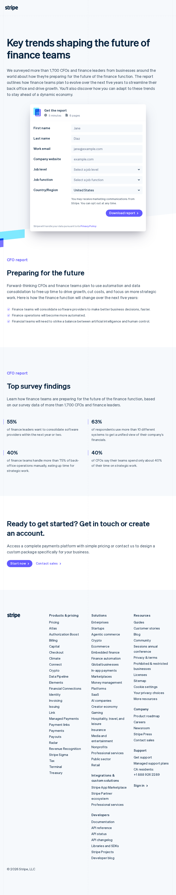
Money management (106, 682)
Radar (53, 742)
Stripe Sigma (58, 754)
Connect (55, 664)
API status (99, 834)
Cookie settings (146, 687)
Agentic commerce (105, 634)
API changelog (102, 840)
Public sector (101, 759)
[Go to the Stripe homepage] (12, 615)
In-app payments (104, 670)
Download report (122, 213)
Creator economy (104, 706)
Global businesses (105, 664)
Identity (55, 694)
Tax (52, 760)
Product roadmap (147, 716)
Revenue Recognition (65, 748)
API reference (101, 828)
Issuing (54, 706)
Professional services (107, 753)
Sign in (139, 785)
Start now (18, 563)
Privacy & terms (145, 657)
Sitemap (140, 681)
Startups (98, 628)
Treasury (56, 773)
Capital (54, 646)
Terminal (55, 767)
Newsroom (142, 728)
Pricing (54, 622)
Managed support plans (151, 763)
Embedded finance (105, 652)
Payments (56, 730)
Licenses (140, 674)
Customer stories (147, 628)
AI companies (101, 700)
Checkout (56, 652)
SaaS (95, 694)
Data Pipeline (59, 676)
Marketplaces (101, 676)
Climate (55, 658)
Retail (95, 765)
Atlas (53, 628)
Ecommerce (100, 646)
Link (52, 712)
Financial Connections (65, 688)
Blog (137, 634)
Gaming (97, 712)
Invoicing (55, 700)
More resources (145, 699)
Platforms (98, 688)
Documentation (103, 822)
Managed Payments (64, 718)
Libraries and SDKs (105, 846)
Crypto (54, 670)
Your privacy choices (149, 693)
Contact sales (47, 563)
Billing (53, 640)
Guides (139, 622)
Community (142, 640)
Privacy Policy (88, 226)
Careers (140, 722)
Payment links (59, 724)
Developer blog (102, 858)
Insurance (98, 730)
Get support (143, 757)
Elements (56, 682)
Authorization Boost (64, 634)
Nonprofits (99, 747)
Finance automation (106, 658)
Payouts (55, 736)
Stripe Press (143, 734)
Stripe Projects (102, 852)
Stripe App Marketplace (109, 787)
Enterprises (100, 622)
